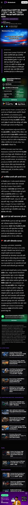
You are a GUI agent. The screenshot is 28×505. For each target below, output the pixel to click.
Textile (3, 448)
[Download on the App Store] (20, 104)
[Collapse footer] (26, 493)
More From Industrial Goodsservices (13, 397)
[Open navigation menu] (1, 2)
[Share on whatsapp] (2, 26)
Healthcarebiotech (6, 469)
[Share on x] (4, 26)
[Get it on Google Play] (8, 104)
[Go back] (1, 7)
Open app (24, 2)
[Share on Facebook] (7, 26)
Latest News (5, 348)
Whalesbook (11, 2)
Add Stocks (14, 99)
